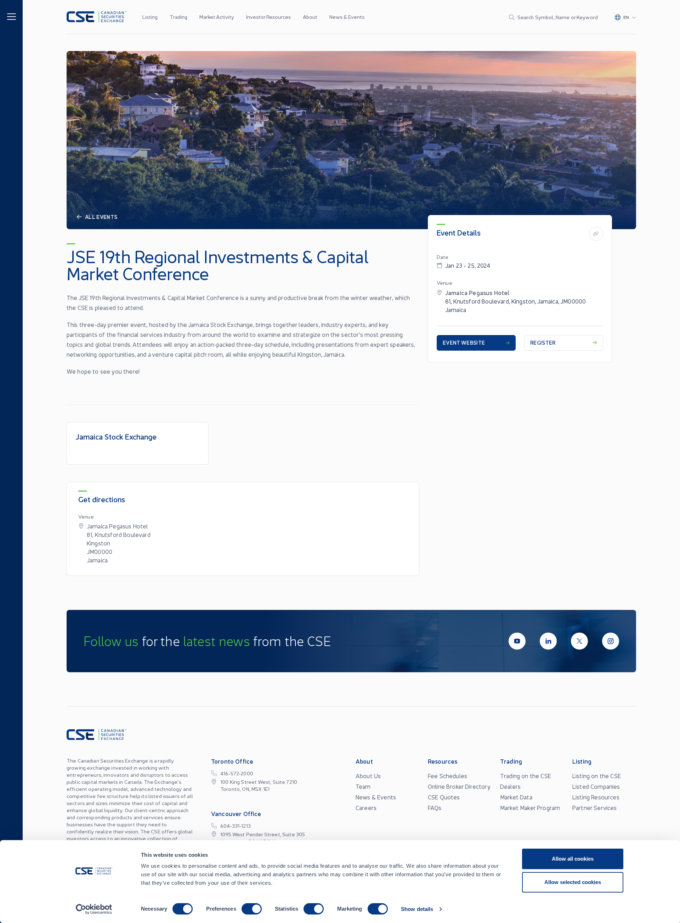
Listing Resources (595, 797)
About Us (368, 776)
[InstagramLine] (610, 641)
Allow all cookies (573, 859)
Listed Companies (596, 786)
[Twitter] (579, 641)
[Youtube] (517, 641)
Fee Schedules (447, 776)
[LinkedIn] (548, 641)
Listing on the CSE (596, 776)
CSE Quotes (444, 797)
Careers (366, 807)
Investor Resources (268, 16)
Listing (150, 16)
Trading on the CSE (525, 776)
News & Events (346, 16)
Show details (417, 909)
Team (363, 786)
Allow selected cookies (572, 882)
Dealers (510, 786)
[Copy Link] (596, 234)
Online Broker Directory (459, 786)
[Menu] (11, 16)
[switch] (252, 908)
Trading (178, 16)
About (310, 16)
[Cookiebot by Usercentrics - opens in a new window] (94, 909)
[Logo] (96, 16)
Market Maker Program (530, 807)
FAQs (435, 807)
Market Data (516, 797)
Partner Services (594, 807)
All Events (101, 216)
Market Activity (216, 16)
